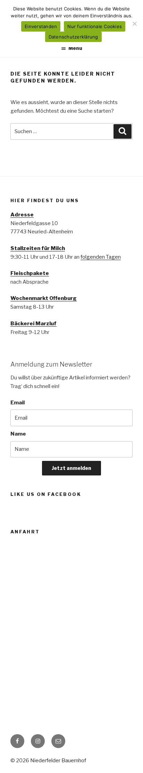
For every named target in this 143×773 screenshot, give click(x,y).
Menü (75, 48)
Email (17, 403)
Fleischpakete (29, 273)
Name (18, 434)
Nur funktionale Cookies (94, 26)
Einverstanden (41, 26)
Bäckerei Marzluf (33, 323)
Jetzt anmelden (71, 468)
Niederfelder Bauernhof (58, 760)
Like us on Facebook (45, 494)
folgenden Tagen (101, 257)
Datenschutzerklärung (73, 37)
